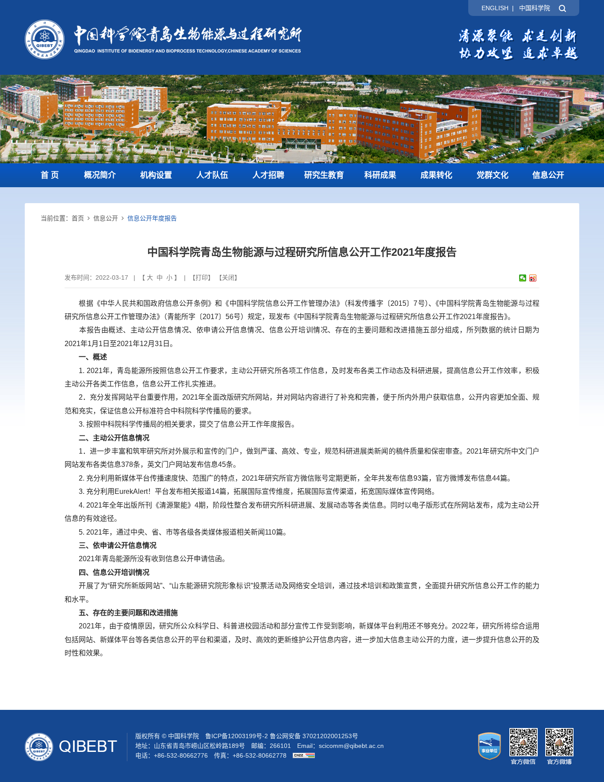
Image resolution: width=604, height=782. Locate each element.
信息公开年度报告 (152, 218)
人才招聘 (268, 175)
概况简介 (100, 175)
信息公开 (548, 175)
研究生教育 (324, 175)
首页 (78, 218)
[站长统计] (301, 755)
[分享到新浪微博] (533, 277)
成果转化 (436, 175)
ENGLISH (495, 8)
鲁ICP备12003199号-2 (236, 736)
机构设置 (156, 175)
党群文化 (492, 175)
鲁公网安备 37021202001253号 (314, 736)
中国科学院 (534, 8)
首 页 (50, 175)
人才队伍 (212, 175)
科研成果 (380, 175)
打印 (201, 277)
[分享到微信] (523, 277)
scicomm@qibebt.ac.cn (351, 745)
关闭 (228, 277)
